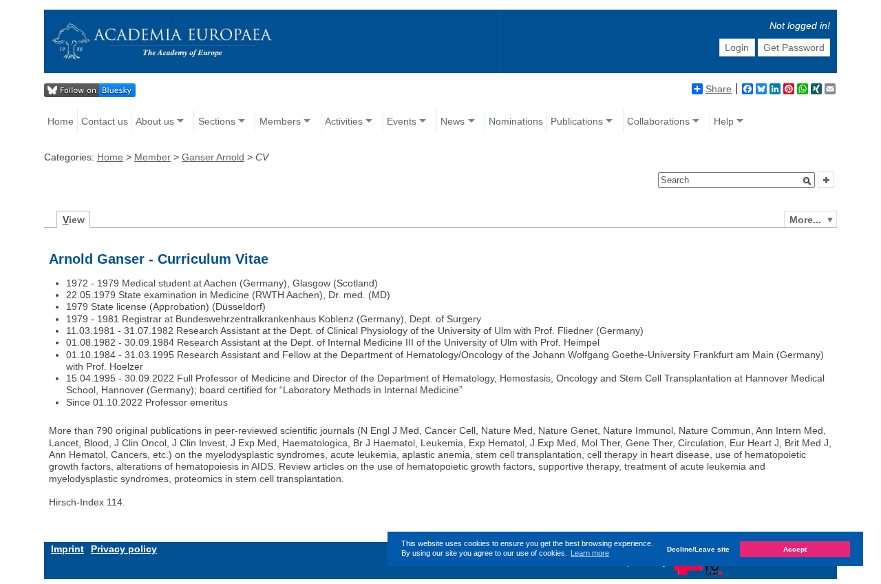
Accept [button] (795, 549)
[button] (807, 181)
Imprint (67, 548)
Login (737, 47)
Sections (216, 121)
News (452, 121)
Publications (577, 121)
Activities (344, 121)
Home (60, 121)
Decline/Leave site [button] (698, 549)
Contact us (104, 121)
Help (724, 121)
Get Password (794, 47)
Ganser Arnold (213, 157)
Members (280, 121)
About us (155, 121)
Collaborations (658, 121)
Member (152, 157)
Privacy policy (124, 548)
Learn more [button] (590, 553)
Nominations (516, 121)
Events (401, 121)
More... (805, 219)
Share (718, 88)
